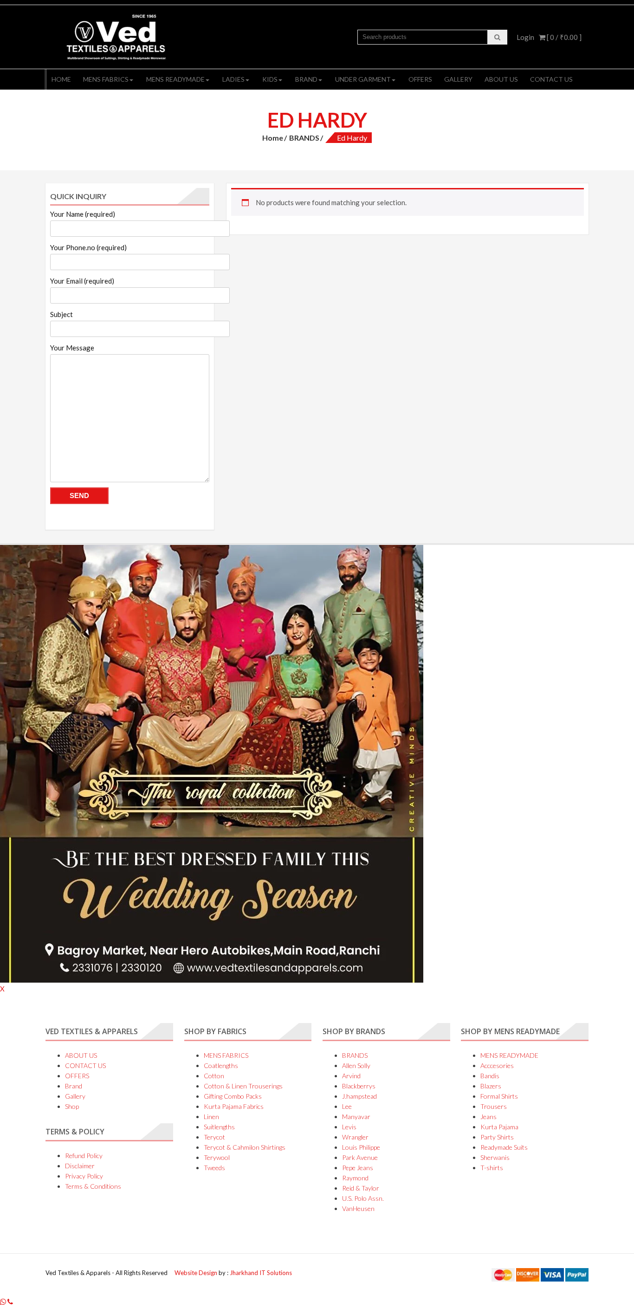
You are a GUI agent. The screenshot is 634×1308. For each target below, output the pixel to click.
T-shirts (491, 1168)
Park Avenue (360, 1157)
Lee (347, 1106)
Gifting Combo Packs (233, 1096)
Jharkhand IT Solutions (261, 1272)
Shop (72, 1106)
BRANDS (304, 137)
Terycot (214, 1137)
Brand (306, 79)
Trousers (493, 1106)
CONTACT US (551, 79)
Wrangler (355, 1137)
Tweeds (214, 1168)
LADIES (233, 79)
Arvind (351, 1076)
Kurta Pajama (499, 1127)
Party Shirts (497, 1137)
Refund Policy (84, 1155)
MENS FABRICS (106, 79)
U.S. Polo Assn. (363, 1198)
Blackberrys (358, 1086)
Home (61, 79)
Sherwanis (495, 1157)
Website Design (197, 1272)
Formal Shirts (499, 1096)
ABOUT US (501, 79)
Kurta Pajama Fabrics (234, 1106)
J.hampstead (359, 1096)
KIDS (270, 79)
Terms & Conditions (93, 1186)
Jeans (488, 1116)
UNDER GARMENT (363, 79)
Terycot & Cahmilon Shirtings (244, 1147)
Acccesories (497, 1065)
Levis (349, 1127)
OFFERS (420, 79)
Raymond (355, 1178)
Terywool (217, 1157)
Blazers (490, 1086)
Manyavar (356, 1116)
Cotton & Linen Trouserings (243, 1086)
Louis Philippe (361, 1147)
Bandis (489, 1076)
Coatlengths (221, 1065)
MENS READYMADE (175, 79)
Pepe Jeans (357, 1168)
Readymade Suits (504, 1147)
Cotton (214, 1076)
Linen (211, 1116)
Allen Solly (356, 1065)
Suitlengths (219, 1127)
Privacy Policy (84, 1176)
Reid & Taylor (360, 1188)
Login (525, 37)
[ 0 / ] (563, 37)
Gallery (458, 79)
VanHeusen (358, 1208)
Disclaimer (80, 1166)
